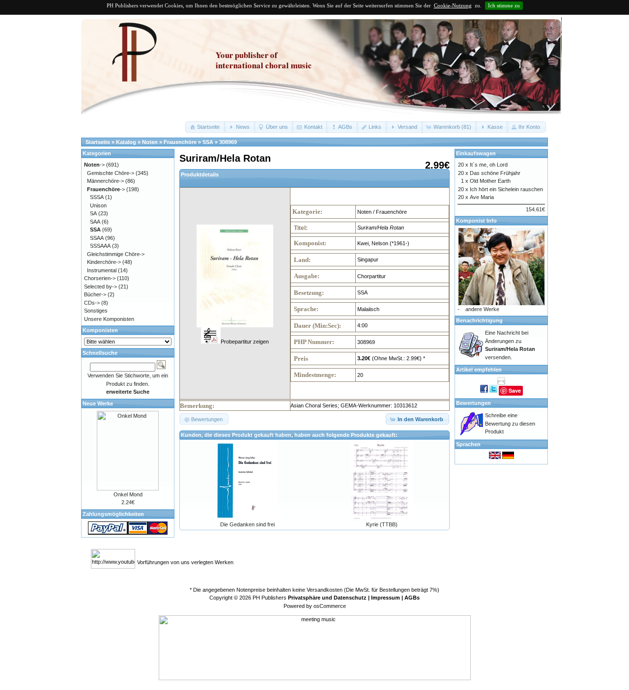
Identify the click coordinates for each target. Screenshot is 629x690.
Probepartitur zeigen (245, 342)
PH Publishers (269, 598)
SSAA (97, 238)
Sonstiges (96, 311)
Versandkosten (325, 590)
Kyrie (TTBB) (382, 524)
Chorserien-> (99, 278)
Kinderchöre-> (104, 262)
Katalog (126, 142)
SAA (95, 222)
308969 (228, 142)
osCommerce (330, 606)
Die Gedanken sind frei (247, 524)
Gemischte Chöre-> (110, 173)
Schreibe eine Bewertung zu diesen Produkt (510, 423)
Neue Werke (98, 403)
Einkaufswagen (476, 153)
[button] (205, 127)
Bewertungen (473, 403)
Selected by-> (100, 286)
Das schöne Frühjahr (495, 173)
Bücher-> (95, 294)
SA (93, 213)
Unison (98, 205)
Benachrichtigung (479, 320)
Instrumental (101, 270)
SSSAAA (100, 246)
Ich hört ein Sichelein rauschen (506, 189)
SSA (207, 142)
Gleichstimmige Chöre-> (115, 254)
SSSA (97, 197)
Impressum (385, 598)
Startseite (98, 142)
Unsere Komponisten (109, 319)
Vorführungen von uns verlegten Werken (185, 562)
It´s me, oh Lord (489, 165)
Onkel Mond (128, 494)
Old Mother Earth (490, 181)
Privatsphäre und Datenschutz (327, 598)
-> (94, 165)
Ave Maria (482, 197)
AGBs (412, 598)
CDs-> (92, 303)
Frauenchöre (180, 142)
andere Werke (482, 309)
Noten (150, 142)
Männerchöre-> (105, 181)
